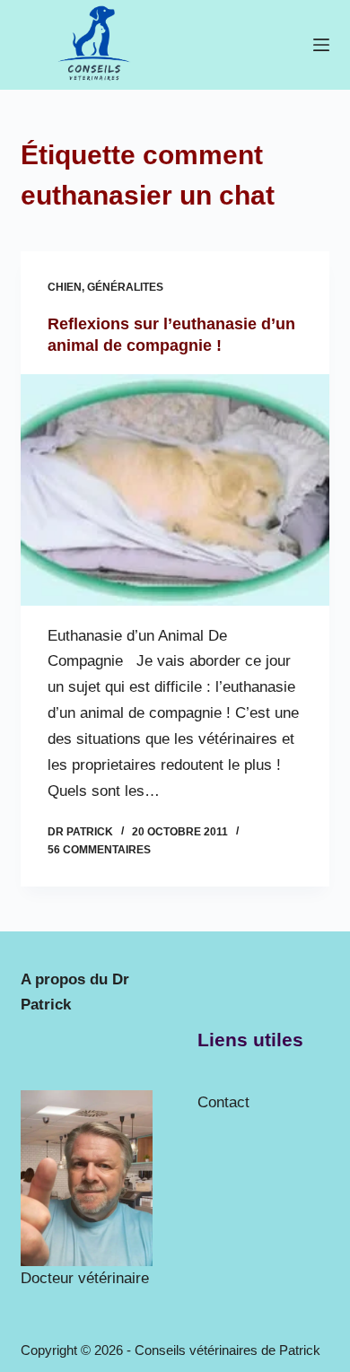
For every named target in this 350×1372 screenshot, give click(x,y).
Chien (65, 287)
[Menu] (321, 45)
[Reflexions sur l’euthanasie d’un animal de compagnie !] (174, 489)
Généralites (125, 287)
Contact (223, 1102)
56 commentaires (99, 849)
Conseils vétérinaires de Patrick (227, 1350)
